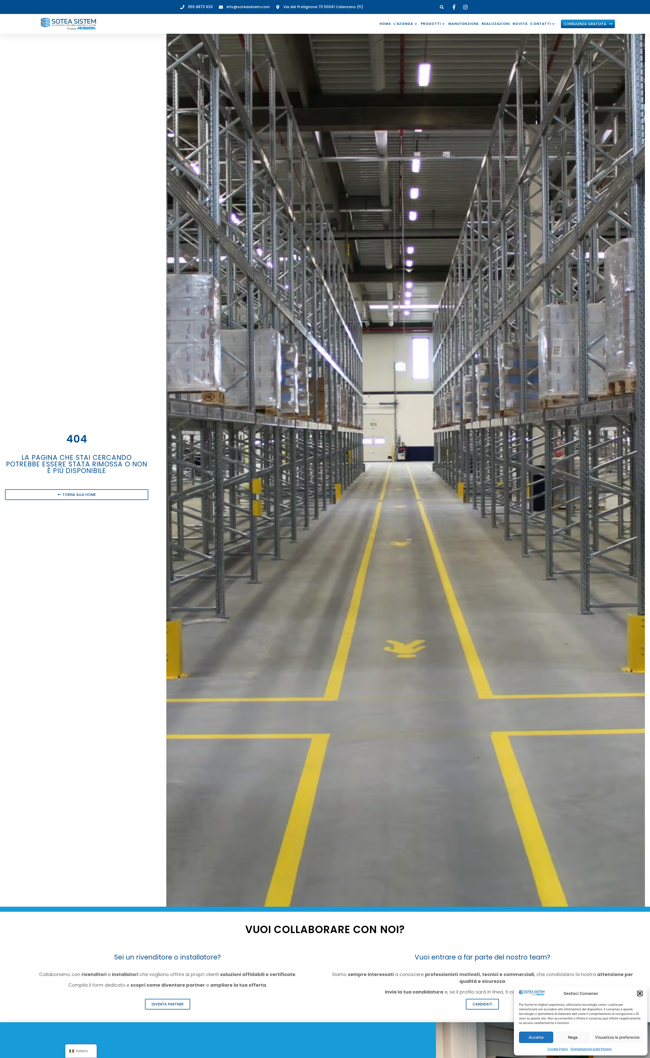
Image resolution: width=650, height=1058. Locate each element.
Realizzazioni (496, 23)
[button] (639, 993)
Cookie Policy (557, 1049)
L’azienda (403, 23)
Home (385, 23)
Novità (520, 23)
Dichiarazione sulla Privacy (591, 1049)
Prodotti (431, 23)
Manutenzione (463, 23)
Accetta (536, 1037)
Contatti (540, 23)
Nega (573, 1037)
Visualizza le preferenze (617, 1037)
